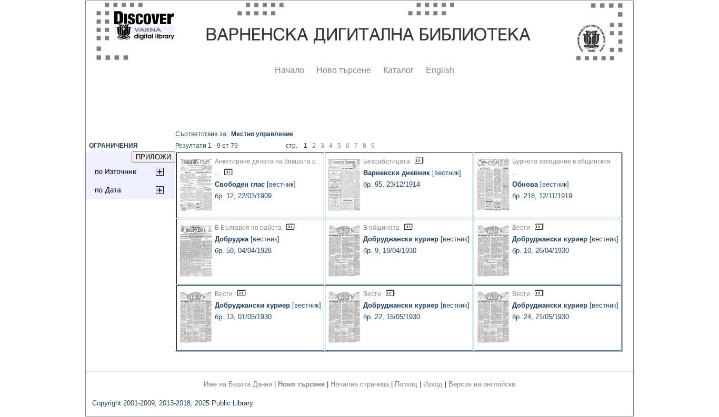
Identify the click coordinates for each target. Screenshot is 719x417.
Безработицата (386, 161)
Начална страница (360, 384)
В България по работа (248, 227)
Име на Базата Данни (238, 384)
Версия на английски (481, 384)
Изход (433, 384)
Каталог (398, 70)
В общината (381, 227)
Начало (289, 70)
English (440, 70)
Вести (521, 227)
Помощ (406, 384)
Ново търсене (343, 70)
